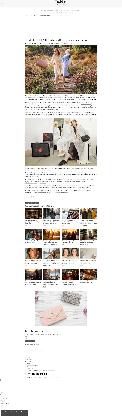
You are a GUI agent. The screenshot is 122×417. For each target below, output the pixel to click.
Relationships (69, 13)
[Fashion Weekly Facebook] (33, 374)
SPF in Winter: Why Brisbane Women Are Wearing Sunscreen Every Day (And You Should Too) (51, 263)
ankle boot (50, 168)
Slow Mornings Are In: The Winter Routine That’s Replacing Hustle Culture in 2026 (51, 283)
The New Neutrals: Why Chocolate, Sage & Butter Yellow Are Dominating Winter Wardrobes (88, 223)
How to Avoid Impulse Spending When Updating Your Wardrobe (32, 222)
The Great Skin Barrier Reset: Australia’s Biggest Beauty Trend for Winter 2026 (33, 262)
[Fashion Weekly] (8, 384)
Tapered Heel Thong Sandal (32, 181)
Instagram (66, 192)
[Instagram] (46, 374)
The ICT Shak (56, 377)
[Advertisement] (61, 28)
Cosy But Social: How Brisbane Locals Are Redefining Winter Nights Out (70, 282)
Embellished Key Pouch (31, 183)
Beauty (56, 13)
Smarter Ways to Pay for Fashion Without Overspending (68, 222)
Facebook (58, 192)
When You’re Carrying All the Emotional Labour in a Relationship (88, 242)
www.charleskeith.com (38, 192)
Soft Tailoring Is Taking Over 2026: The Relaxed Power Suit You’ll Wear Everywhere (51, 222)
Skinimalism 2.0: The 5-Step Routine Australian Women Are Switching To (88, 262)
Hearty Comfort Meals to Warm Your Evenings (87, 281)
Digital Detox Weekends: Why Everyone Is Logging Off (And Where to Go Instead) (33, 282)
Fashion (51, 13)
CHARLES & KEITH (82, 102)
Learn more (14, 414)
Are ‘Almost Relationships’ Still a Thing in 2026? (32, 241)
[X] (42, 374)
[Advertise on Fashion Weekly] (34, 351)
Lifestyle (62, 13)
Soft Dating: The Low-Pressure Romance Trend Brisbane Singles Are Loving (51, 242)
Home (31, 16)
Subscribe (30, 341)
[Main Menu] (2, 3)
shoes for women (86, 104)
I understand (8, 414)
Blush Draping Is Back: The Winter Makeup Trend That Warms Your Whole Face (69, 262)
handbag (76, 168)
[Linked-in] (37, 374)
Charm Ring (43, 183)
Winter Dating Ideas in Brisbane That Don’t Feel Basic (69, 242)
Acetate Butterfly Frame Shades (51, 181)
